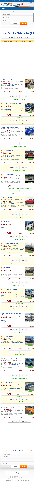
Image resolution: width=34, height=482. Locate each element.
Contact (27, 478)
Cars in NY (15, 424)
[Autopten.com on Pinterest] (12, 477)
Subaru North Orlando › (11, 203)
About (17, 478)
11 (17, 451)
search (23, 23)
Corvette (25, 424)
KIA (20, 217)
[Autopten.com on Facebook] (10, 477)
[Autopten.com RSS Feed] (23, 477)
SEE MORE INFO (13, 96)
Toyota (20, 332)
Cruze (24, 308)
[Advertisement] (17, 60)
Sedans (15, 308)
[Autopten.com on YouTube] (19, 477)
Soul (23, 217)
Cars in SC (15, 378)
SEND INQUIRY (25, 96)
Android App (8, 478)
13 (22, 451)
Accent (25, 146)
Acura (21, 239)
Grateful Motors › (10, 85)
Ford (21, 99)
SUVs (16, 123)
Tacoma (24, 332)
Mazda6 (25, 263)
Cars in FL (16, 332)
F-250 (24, 99)
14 (24, 451)
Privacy (23, 478)
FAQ (20, 478)
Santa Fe (25, 193)
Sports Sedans (16, 263)
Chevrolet (20, 308)
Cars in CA (17, 239)
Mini (20, 170)
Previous (9, 451)
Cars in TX (16, 285)
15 (26, 451)
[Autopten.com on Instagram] (15, 477)
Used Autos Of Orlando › (15, 388)
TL (24, 239)
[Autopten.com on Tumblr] (21, 477)
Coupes (16, 170)
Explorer (23, 123)
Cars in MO (16, 99)
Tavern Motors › (15, 364)
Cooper (23, 170)
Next (29, 451)
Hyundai (20, 146)
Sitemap (13, 478)
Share (32, 2)
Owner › (3, 227)
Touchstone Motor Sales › (17, 342)
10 (15, 451)
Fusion (23, 354)
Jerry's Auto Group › (19, 249)
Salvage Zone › (13, 411)
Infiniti (21, 285)
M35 (24, 285)
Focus (23, 401)
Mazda (21, 263)
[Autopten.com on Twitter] (17, 477)
